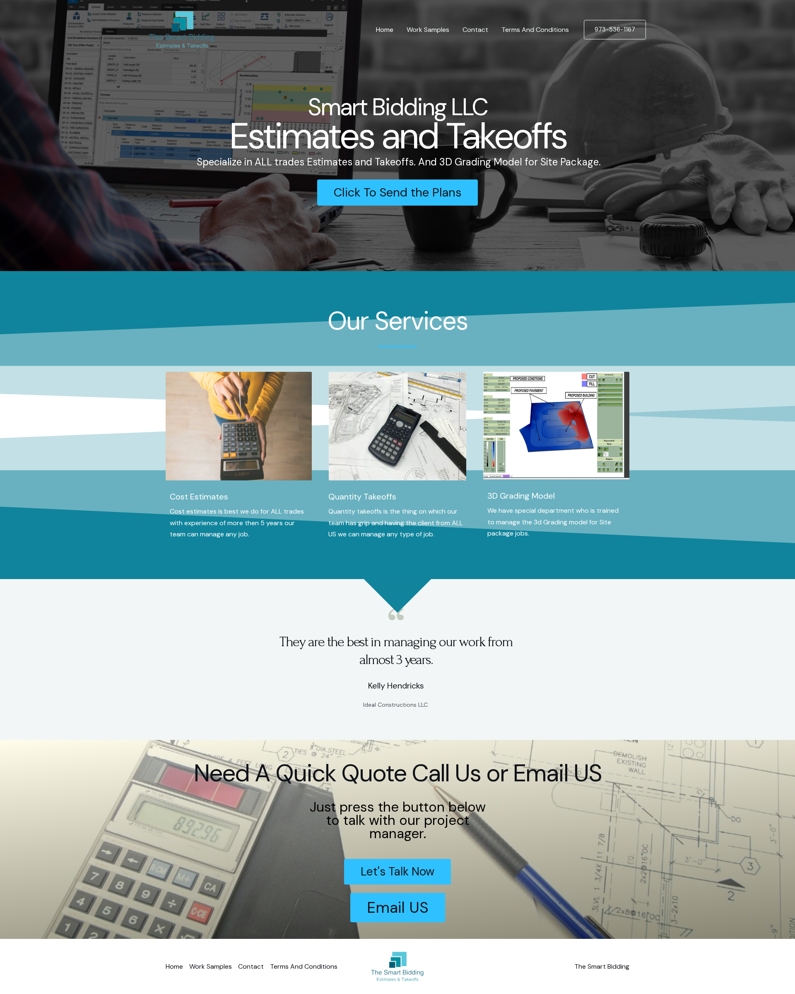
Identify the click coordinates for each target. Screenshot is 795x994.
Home (384, 29)
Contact (475, 29)
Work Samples (428, 29)
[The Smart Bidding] (181, 29)
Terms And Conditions (535, 29)
